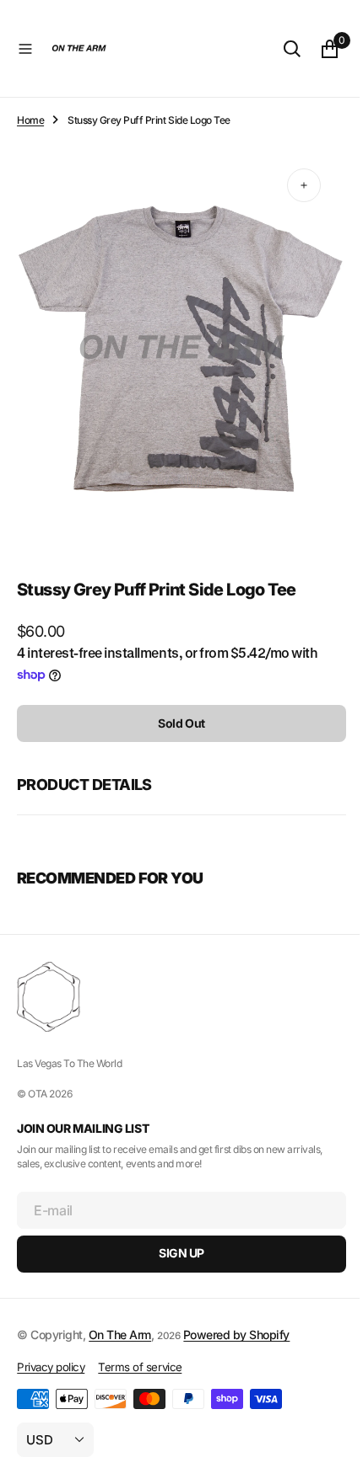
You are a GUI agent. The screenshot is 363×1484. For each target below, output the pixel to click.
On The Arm (120, 1334)
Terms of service (140, 1367)
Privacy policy (50, 1367)
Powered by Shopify (236, 1334)
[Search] (279, 49)
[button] (25, 48)
